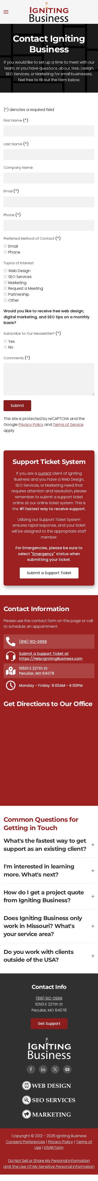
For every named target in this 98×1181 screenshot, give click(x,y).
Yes (11, 341)
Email (11, 191)
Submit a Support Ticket (49, 572)
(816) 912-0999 (33, 641)
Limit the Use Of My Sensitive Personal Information (49, 1166)
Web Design (18, 271)
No (10, 347)
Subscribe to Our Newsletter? (32, 333)
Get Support (49, 1023)
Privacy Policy (31, 424)
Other (13, 300)
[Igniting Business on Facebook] (31, 1069)
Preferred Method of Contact (32, 238)
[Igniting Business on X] (55, 1069)
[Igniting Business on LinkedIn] (43, 1069)
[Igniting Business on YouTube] (67, 1069)
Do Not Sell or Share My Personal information (49, 1160)
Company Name (18, 167)
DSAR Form (54, 1147)
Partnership (18, 294)
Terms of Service (68, 424)
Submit (17, 405)
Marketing (16, 282)
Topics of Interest (19, 262)
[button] (6, 11)
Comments (17, 357)
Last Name (16, 143)
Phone (12, 214)
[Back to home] (49, 11)
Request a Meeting (25, 288)
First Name (16, 120)
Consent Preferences (25, 1142)
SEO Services (19, 276)
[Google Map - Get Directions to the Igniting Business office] (49, 754)
